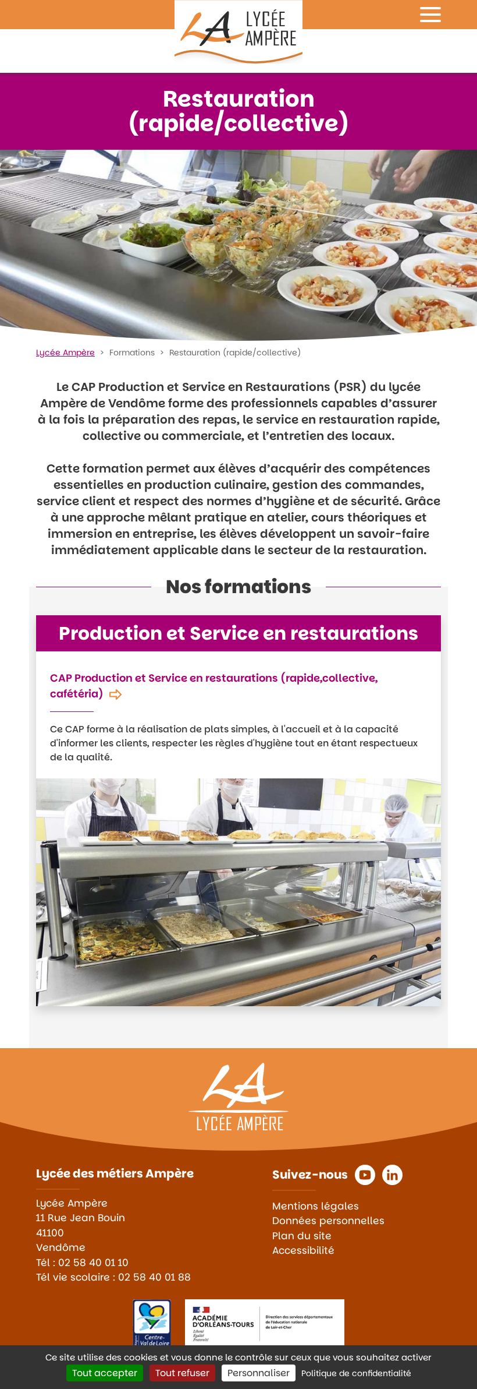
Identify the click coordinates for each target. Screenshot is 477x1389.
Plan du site (302, 1236)
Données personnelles (328, 1221)
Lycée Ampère (65, 352)
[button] (365, 1175)
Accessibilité (303, 1250)
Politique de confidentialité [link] (356, 1373)
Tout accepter (104, 1373)
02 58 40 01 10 (93, 1263)
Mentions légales (315, 1206)
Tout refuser (182, 1373)
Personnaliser (258, 1373)
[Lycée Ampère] (238, 32)
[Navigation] (430, 14)
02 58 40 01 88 (154, 1277)
